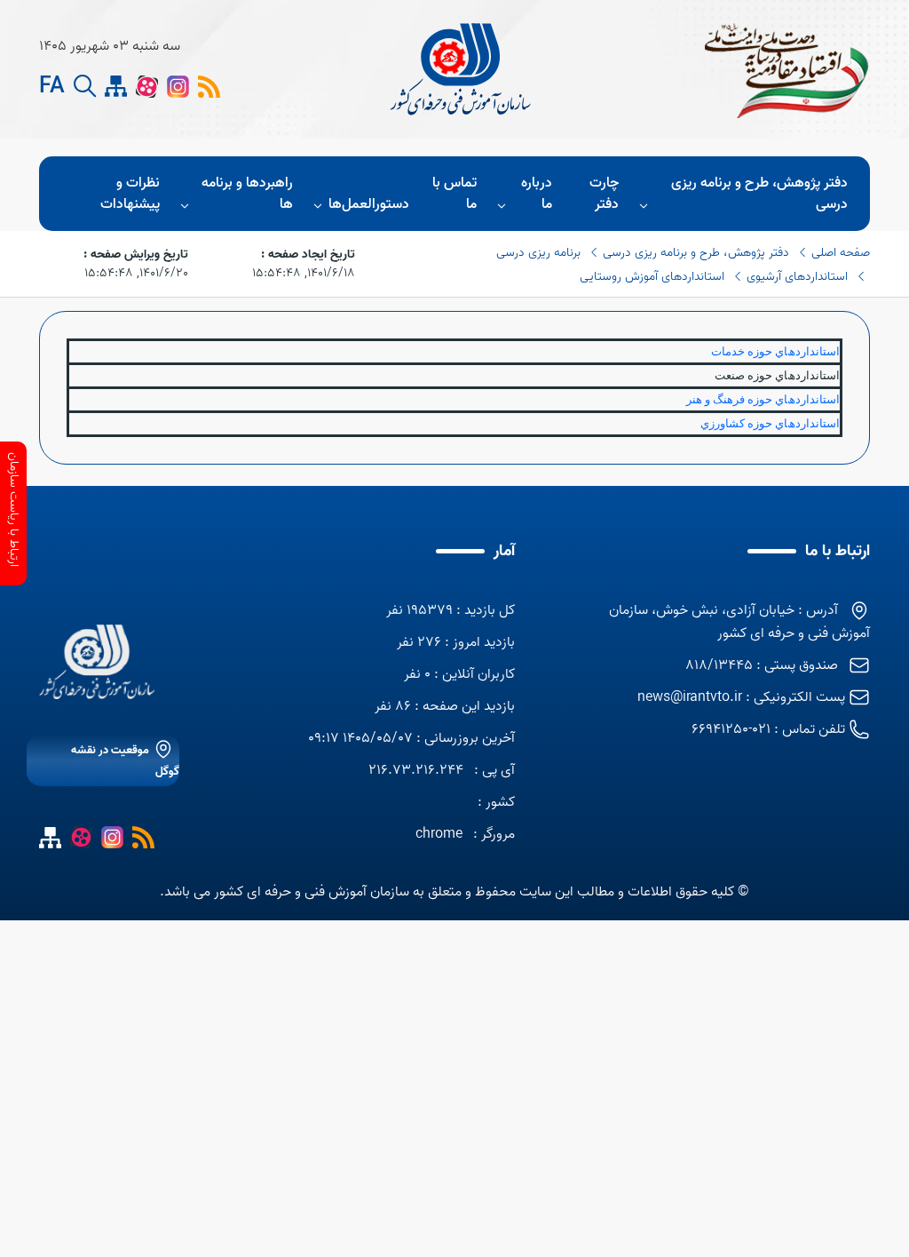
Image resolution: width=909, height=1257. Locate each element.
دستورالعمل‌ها (368, 204)
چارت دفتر (604, 193)
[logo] (462, 69)
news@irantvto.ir (689, 697)
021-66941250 (731, 729)
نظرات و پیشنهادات (130, 193)
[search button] (85, 87)
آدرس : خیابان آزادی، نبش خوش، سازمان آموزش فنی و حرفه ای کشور (739, 622)
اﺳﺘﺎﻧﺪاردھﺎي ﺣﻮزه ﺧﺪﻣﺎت (775, 351)
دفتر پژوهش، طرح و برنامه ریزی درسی (759, 193)
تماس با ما (454, 193)
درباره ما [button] (536, 193)
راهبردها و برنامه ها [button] (247, 193)
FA (52, 87)
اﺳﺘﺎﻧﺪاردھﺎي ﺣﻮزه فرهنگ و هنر (763, 399)
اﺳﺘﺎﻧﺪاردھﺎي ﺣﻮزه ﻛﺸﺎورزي (770, 423)
